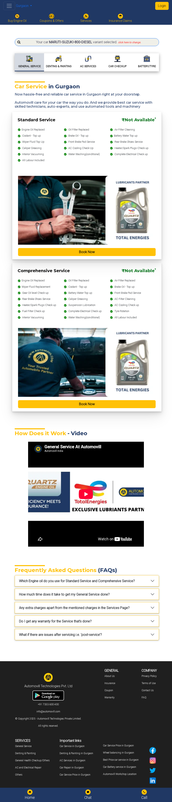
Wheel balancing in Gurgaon (118, 752)
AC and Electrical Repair (28, 767)
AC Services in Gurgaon (72, 760)
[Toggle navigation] (9, 6)
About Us (109, 676)
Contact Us (148, 690)
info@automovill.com (48, 711)
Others (18, 774)
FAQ (144, 697)
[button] (87, 42)
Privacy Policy (149, 676)
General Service (23, 746)
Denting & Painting (25, 753)
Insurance (109, 683)
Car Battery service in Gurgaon (119, 766)
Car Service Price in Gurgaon (75, 774)
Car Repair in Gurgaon (72, 767)
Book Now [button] (87, 252)
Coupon (108, 690)
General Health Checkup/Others (32, 760)
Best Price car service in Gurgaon (121, 759)
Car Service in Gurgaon (72, 746)
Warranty (109, 697)
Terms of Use (149, 683)
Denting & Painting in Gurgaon (76, 753)
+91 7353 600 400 (48, 704)
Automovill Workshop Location (120, 774)
